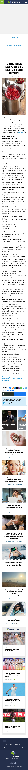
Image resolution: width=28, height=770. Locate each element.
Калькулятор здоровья (15, 45)
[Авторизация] (26, 2)
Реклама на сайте (17, 744)
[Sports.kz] (14, 2)
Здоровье (23, 41)
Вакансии (15, 741)
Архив (18, 747)
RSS (23, 747)
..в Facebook (20, 393)
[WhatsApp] (21, 388)
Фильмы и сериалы (12, 43)
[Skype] (23, 388)
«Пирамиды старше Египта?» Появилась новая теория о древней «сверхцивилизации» (14, 592)
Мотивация (16, 41)
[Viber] (19, 388)
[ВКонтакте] (10, 388)
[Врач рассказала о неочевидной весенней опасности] (14, 495)
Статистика (9, 744)
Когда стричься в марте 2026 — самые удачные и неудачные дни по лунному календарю (14, 535)
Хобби (19, 43)
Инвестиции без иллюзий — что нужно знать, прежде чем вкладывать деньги (14, 563)
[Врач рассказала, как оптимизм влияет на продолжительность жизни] (14, 468)
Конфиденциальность (9, 747)
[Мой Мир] (15, 388)
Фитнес (4, 41)
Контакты (22, 741)
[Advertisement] (14, 19)
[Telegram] (26, 388)
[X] (17, 388)
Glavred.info (21, 132)
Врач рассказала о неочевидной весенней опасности (14, 507)
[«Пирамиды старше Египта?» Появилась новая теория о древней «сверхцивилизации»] (14, 579)
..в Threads (8, 393)
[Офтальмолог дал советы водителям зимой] (14, 609)
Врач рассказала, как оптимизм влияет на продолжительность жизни (14, 479)
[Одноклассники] (13, 388)
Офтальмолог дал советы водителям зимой (14, 620)
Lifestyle (14, 37)
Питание (10, 41)
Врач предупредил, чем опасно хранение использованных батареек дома (14, 451)
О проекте (9, 741)
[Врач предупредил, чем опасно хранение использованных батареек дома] (14, 438)
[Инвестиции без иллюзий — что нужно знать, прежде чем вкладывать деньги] (14, 552)
